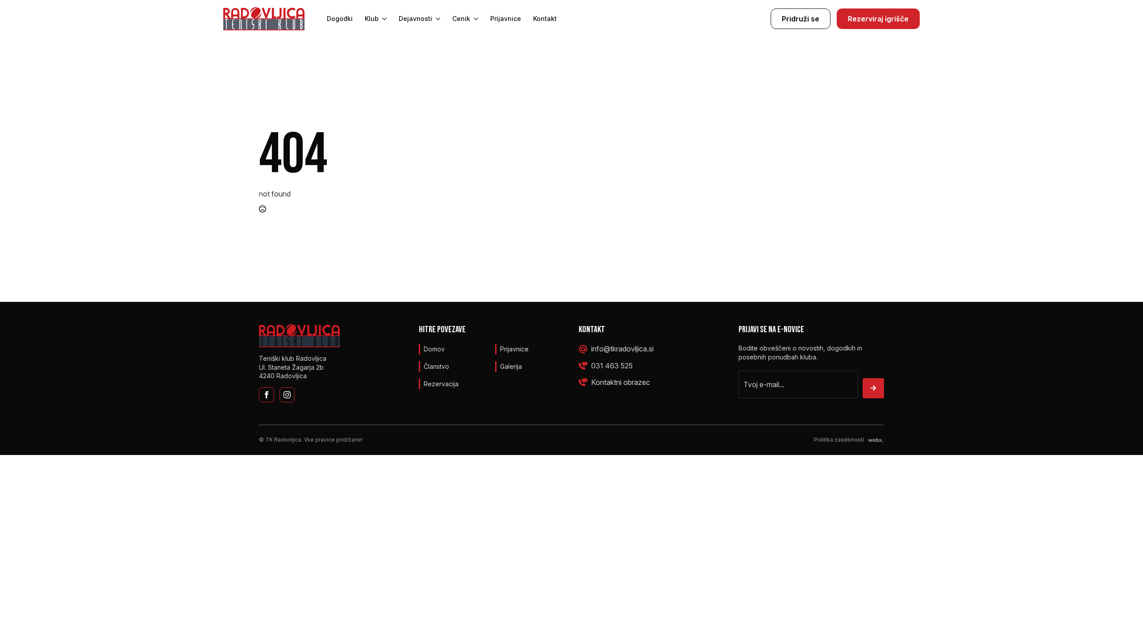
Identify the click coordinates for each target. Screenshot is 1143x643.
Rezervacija (441, 384)
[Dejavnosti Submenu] (436, 19)
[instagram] (287, 394)
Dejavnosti (415, 18)
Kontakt (545, 18)
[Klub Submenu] (383, 19)
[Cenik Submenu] (474, 19)
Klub (372, 18)
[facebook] (266, 394)
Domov (434, 349)
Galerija (511, 366)
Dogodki (340, 18)
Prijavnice (505, 18)
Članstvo (436, 366)
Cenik (461, 18)
